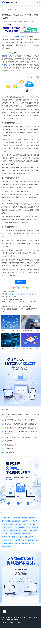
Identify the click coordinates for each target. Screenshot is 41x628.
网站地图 (18, 622)
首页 (2, 9)
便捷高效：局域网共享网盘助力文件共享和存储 (30, 330)
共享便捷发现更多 (31, 294)
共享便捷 (11, 294)
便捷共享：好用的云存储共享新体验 (11, 330)
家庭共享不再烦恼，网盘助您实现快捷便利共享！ (20, 420)
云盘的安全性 (9, 449)
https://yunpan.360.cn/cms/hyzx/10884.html (23, 302)
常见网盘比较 (10, 452)
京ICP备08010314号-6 (10, 619)
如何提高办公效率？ (11, 445)
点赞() (21, 282)
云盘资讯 (9, 9)
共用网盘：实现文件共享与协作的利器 (19, 306)
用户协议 (11, 622)
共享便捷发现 (20, 294)
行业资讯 (16, 9)
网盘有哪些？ (9, 441)
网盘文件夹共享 (19, 36)
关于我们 (4, 622)
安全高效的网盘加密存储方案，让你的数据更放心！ (21, 424)
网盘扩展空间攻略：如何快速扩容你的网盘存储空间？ (22, 428)
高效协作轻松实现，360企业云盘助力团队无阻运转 (21, 437)
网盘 (5, 56)
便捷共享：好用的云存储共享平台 (11, 348)
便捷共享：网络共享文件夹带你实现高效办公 (30, 348)
